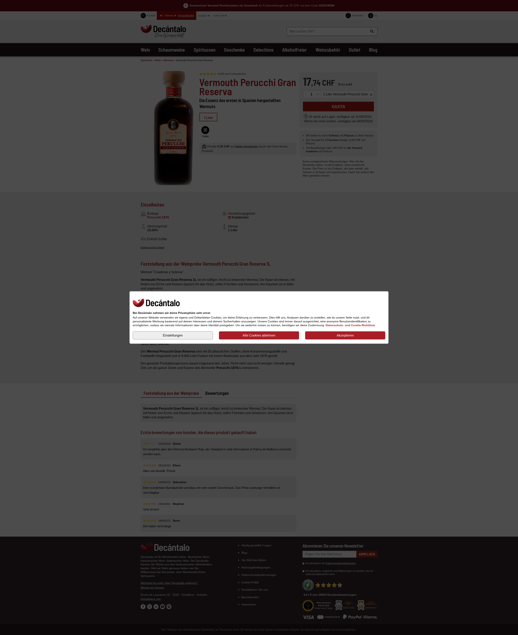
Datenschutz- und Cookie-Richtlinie (350, 325)
